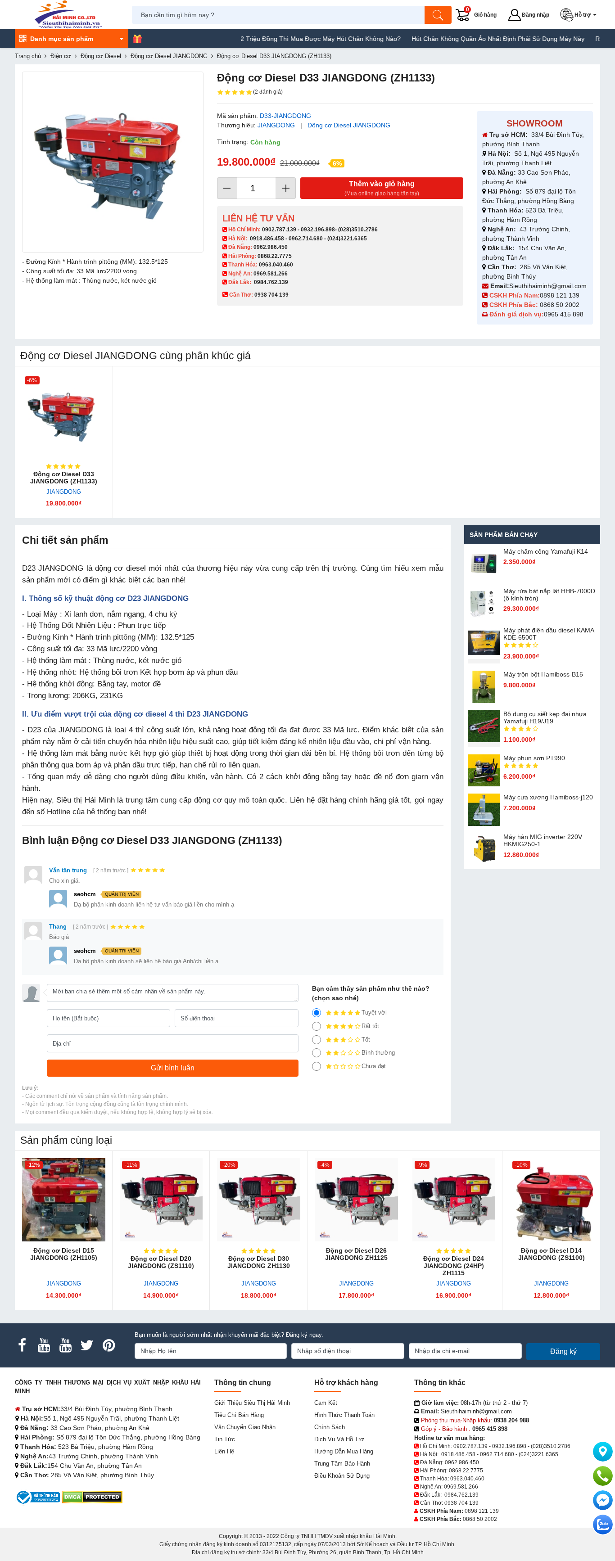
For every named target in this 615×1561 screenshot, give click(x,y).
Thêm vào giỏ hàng (381, 188)
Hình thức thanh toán (344, 1415)
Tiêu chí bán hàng (239, 1415)
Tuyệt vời (374, 1012)
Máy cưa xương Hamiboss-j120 (548, 797)
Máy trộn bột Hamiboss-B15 (543, 674)
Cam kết (325, 1402)
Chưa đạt (374, 1066)
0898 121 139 (559, 295)
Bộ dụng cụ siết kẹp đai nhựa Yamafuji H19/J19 (545, 717)
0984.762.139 (271, 282)
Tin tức (224, 1439)
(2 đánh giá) (268, 92)
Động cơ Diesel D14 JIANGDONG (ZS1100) (551, 1254)
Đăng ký (563, 1351)
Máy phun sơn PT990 (534, 758)
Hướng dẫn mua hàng (343, 1451)
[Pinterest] (108, 1345)
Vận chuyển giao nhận (245, 1427)
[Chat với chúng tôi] (603, 1524)
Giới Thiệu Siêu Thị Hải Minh (252, 1402)
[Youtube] (43, 1345)
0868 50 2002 (560, 304)
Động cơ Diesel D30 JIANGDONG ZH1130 (258, 1262)
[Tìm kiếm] (438, 15)
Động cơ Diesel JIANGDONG (349, 125)
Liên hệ (224, 1451)
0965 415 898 (563, 314)
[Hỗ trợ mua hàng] (603, 1476)
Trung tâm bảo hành (342, 1463)
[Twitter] (87, 1345)
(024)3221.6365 (347, 238)
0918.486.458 (267, 238)
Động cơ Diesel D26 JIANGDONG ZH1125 (356, 1254)
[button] (580, 15)
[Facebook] (22, 1345)
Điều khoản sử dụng (342, 1475)
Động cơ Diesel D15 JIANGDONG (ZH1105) (63, 1254)
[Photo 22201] (112, 162)
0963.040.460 (276, 265)
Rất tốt (370, 1026)
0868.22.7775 (275, 256)
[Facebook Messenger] (603, 1500)
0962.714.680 (306, 238)
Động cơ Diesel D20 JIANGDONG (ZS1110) (161, 1262)
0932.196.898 (318, 229)
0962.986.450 (270, 247)
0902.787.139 (279, 229)
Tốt (366, 1039)
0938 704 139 (461, 1503)
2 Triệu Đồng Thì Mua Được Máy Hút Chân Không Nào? (292, 38)
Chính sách (329, 1427)
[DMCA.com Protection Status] (92, 1496)
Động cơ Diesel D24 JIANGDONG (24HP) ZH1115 (453, 1266)
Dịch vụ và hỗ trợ (339, 1439)
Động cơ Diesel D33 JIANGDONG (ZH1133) (63, 477)
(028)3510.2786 (358, 229)
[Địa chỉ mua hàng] (603, 1451)
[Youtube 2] (65, 1345)
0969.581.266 (270, 274)
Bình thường (378, 1052)
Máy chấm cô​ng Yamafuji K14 (545, 551)
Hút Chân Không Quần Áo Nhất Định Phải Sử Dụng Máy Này (469, 38)
